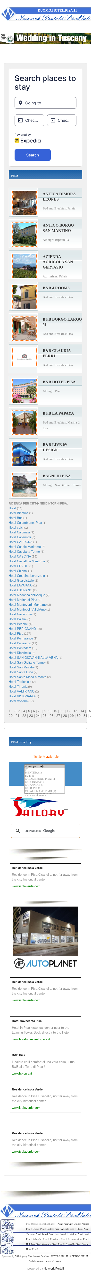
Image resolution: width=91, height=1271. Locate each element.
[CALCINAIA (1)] (45, 782)
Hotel (13, 508)
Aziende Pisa (67, 1229)
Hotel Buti (16, 518)
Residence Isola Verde (27, 868)
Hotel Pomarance (21, 638)
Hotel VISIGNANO (22, 696)
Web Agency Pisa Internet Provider (32, 1256)
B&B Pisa (18, 1055)
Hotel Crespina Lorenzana (27, 576)
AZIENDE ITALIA (79, 1256)
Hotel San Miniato (21, 667)
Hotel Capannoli (20, 537)
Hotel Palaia (17, 619)
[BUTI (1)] (45, 776)
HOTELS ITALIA (59, 1256)
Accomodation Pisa (77, 1239)
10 (55, 711)
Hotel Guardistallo (21, 580)
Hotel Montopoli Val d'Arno (27, 609)
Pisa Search (60, 1234)
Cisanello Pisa (73, 1244)
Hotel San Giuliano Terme (27, 662)
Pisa (60, 1224)
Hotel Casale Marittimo (25, 547)
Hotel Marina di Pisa (23, 600)
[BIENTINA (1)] (45, 772)
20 (11, 716)
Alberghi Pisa (40, 1239)
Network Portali (54, 1268)
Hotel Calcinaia (19, 532)
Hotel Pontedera (20, 648)
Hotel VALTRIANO (21, 691)
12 (69, 711)
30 (79, 716)
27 (58, 716)
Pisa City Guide (72, 1224)
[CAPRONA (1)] (45, 788)
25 (45, 716)
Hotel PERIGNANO (22, 629)
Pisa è (61, 1244)
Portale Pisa (53, 1229)
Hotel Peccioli (18, 624)
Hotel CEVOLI (19, 566)
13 (75, 711)
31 (85, 716)
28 (65, 716)
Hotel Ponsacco (20, 643)
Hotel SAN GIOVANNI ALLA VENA (33, 657)
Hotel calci (16, 527)
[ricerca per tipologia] (45, 795)
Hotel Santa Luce (21, 672)
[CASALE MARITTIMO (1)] (45, 791)
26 (51, 716)
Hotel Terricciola (20, 682)
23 (31, 716)
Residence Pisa (57, 1239)
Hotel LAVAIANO (21, 585)
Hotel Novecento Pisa (27, 1021)
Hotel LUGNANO (20, 590)
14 (82, 711)
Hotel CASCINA (20, 556)
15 (89, 711)
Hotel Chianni (18, 571)
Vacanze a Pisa (49, 1244)
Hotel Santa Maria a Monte (27, 677)
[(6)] (45, 769)
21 (17, 716)
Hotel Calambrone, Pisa (25, 523)
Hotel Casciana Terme (24, 551)
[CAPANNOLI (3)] (45, 785)
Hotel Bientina (18, 513)
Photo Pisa (82, 1229)
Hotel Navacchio (20, 614)
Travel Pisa (47, 1234)
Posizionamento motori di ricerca (45, 1261)
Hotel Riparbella (20, 653)
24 (38, 716)
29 (72, 716)
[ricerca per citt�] (45, 766)
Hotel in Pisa (75, 1234)
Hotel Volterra (18, 701)
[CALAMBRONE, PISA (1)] (45, 779)
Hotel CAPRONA (21, 542)
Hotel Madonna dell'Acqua (27, 595)
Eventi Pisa (38, 1229)
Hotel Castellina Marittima (27, 561)
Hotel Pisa (16, 633)
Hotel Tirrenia (18, 686)
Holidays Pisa (33, 1244)
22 (24, 716)
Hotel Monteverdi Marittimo (28, 604)
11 (62, 711)
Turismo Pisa (33, 1234)
